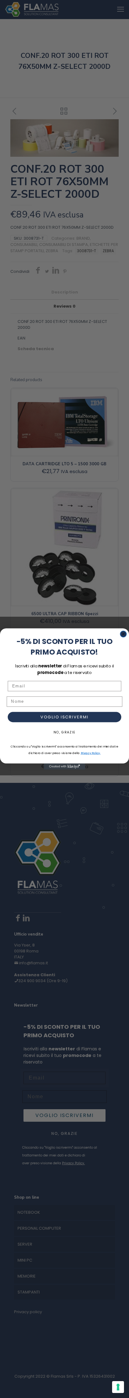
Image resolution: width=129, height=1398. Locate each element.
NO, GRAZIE (64, 732)
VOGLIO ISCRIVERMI (64, 717)
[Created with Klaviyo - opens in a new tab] (64, 766)
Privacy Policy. (91, 753)
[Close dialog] (123, 634)
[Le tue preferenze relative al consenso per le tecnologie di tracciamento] (118, 1387)
